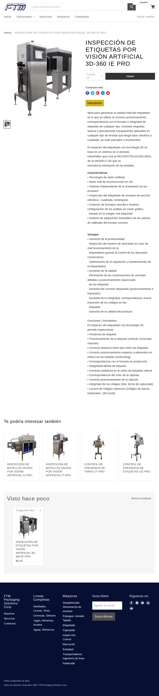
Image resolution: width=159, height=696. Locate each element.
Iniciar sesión (145, 16)
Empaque (68, 649)
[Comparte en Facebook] (87, 93)
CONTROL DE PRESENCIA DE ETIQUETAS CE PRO (136, 468)
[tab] (95, 103)
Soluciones (25, 16)
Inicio (7, 16)
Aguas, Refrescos (43, 629)
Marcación (69, 644)
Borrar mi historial (141, 498)
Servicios (45, 16)
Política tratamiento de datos (17, 681)
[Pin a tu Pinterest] (108, 93)
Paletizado (69, 663)
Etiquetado (69, 625)
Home (7, 32)
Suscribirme (104, 616)
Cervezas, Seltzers (44, 615)
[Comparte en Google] (98, 93)
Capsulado (69, 630)
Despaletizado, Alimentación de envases (72, 607)
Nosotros (63, 16)
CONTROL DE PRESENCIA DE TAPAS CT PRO (94, 468)
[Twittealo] (92, 93)
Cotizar (130, 76)
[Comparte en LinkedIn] (103, 93)
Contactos (82, 16)
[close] (40, 510)
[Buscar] (131, 6)
